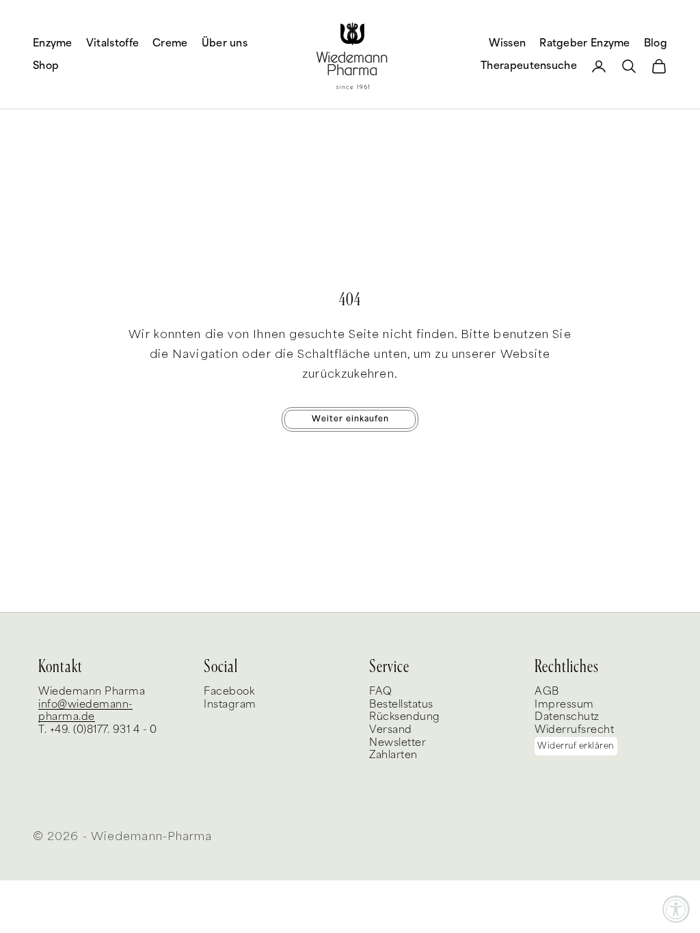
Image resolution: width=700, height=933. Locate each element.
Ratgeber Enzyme (584, 43)
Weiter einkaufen (350, 418)
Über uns (224, 43)
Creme (170, 43)
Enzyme (52, 43)
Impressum (564, 704)
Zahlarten (393, 755)
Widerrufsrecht (574, 730)
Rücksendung (404, 717)
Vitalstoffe (112, 43)
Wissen (507, 43)
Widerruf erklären (576, 746)
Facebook (229, 691)
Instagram (230, 704)
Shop (46, 65)
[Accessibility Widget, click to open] (676, 909)
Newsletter (397, 743)
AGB (547, 691)
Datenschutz (567, 717)
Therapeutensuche (529, 65)
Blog (655, 43)
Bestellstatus (401, 704)
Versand (390, 730)
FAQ (380, 691)
